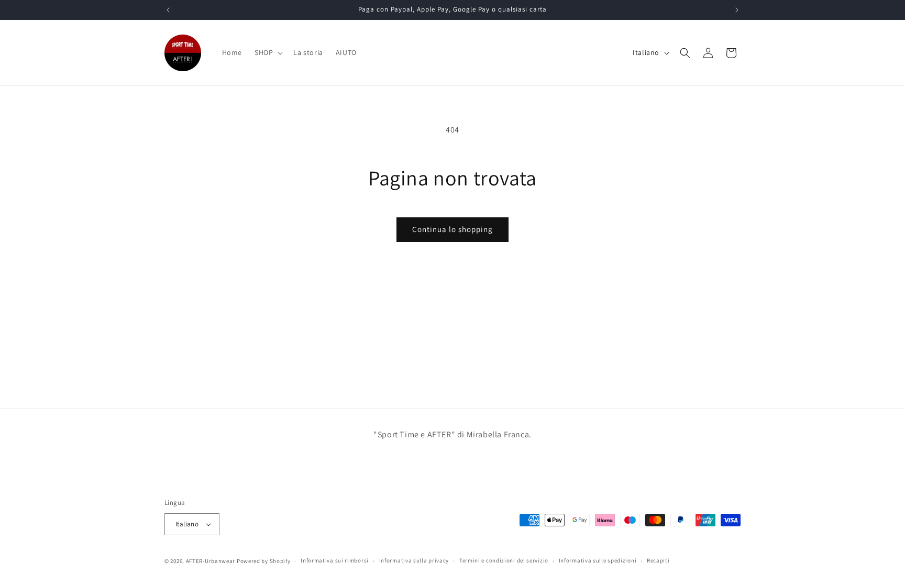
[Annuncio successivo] (736, 10)
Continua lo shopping (452, 229)
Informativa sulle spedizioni (598, 560)
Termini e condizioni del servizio (503, 560)
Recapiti (658, 560)
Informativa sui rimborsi (335, 560)
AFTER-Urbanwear (211, 561)
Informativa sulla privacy (414, 560)
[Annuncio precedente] (168, 10)
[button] (267, 52)
